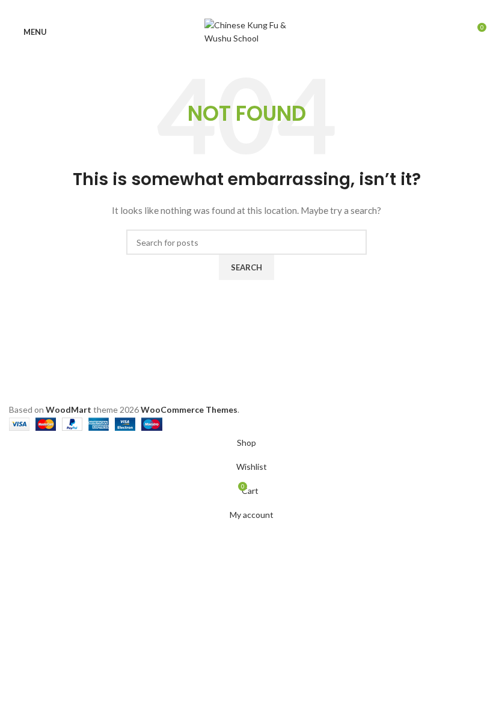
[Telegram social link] (274, 8)
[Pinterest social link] (247, 8)
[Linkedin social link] (261, 8)
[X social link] (233, 8)
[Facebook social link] (219, 8)
